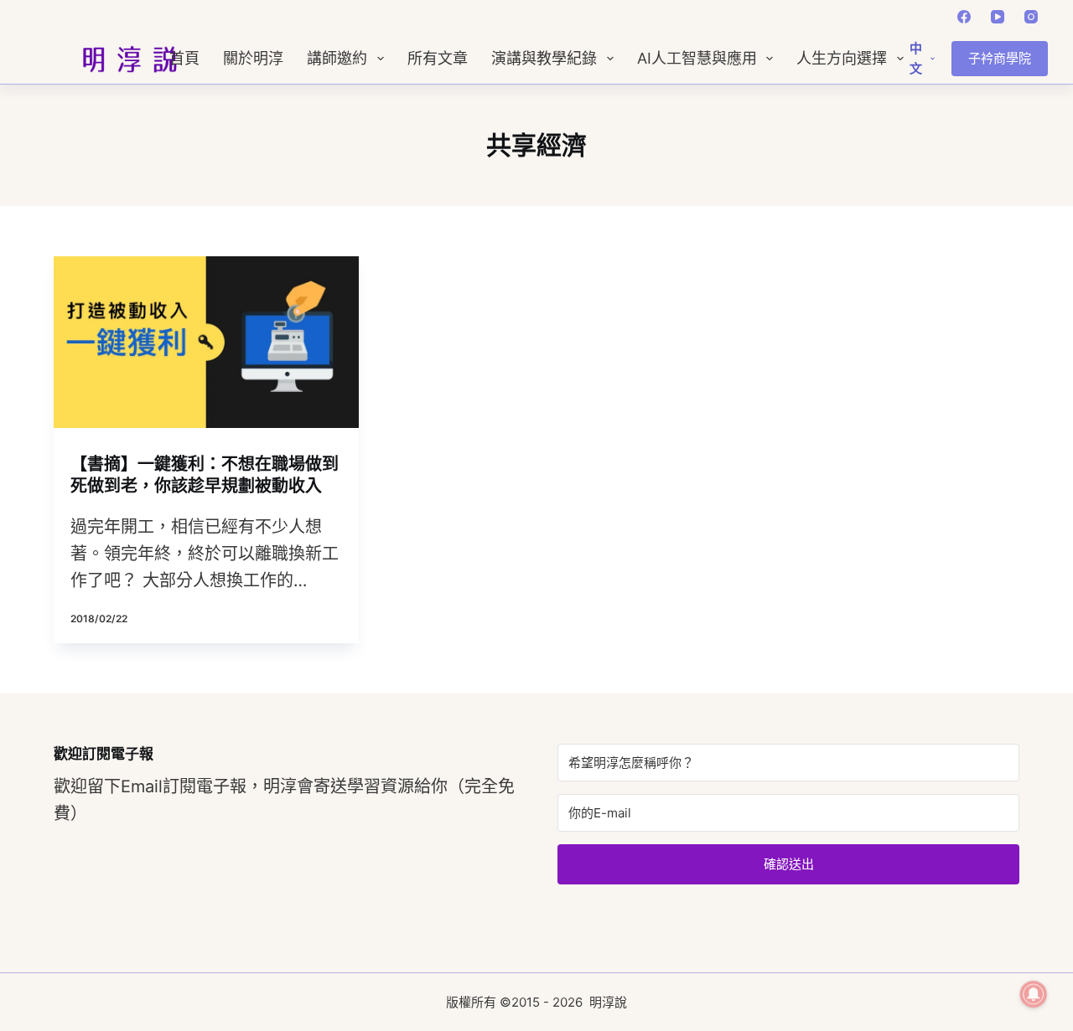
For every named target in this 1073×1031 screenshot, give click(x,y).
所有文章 (437, 59)
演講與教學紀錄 (544, 59)
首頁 (184, 59)
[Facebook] (964, 17)
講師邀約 (337, 59)
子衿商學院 (999, 58)
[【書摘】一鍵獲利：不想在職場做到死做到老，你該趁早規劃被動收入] (206, 342)
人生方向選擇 (841, 59)
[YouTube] (997, 17)
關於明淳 (253, 59)
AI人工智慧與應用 (697, 59)
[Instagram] (1031, 17)
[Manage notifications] (1033, 994)
